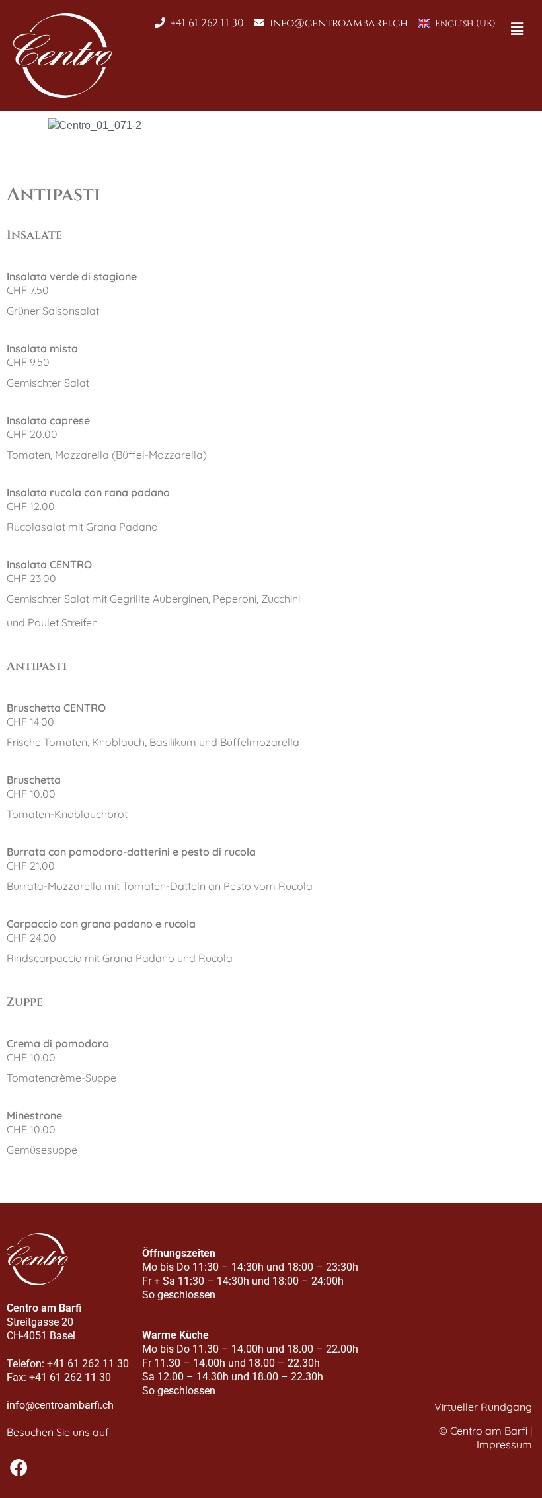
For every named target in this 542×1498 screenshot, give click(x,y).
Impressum (504, 1444)
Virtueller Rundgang (483, 1406)
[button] (517, 29)
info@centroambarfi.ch (339, 23)
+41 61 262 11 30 (207, 23)
